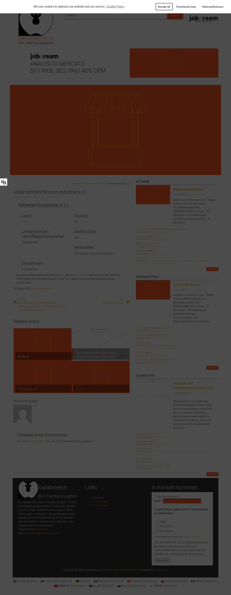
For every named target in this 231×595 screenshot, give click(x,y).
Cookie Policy (115, 6)
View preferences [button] (212, 6)
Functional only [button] (186, 6)
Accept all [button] (164, 6)
